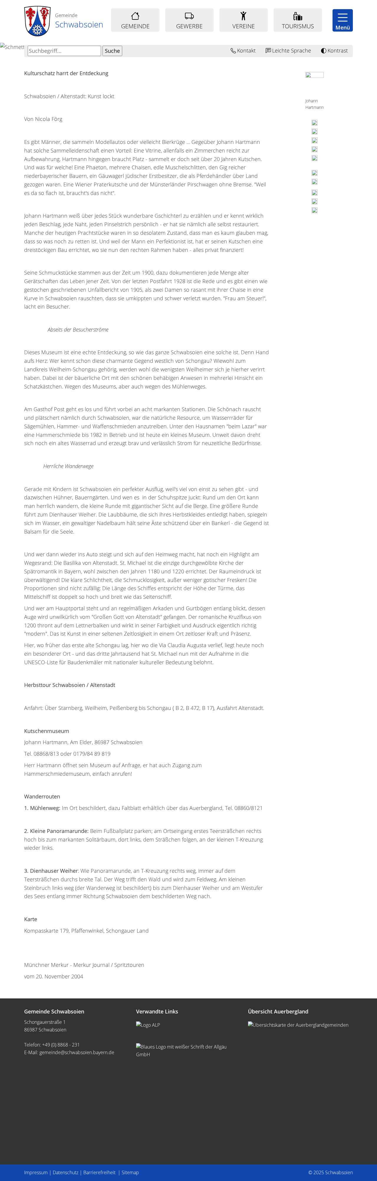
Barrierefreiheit (100, 1172)
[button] (343, 20)
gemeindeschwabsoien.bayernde (76, 1052)
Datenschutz (65, 1172)
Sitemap (130, 1172)
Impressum (36, 1172)
